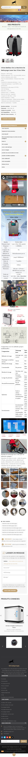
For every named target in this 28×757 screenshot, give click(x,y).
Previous (2, 646)
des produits (4, 681)
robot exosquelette (6, 161)
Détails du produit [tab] (8, 174)
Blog (20, 749)
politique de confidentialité (8, 697)
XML (3, 695)
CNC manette (5, 144)
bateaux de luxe (5, 164)
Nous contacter (5, 686)
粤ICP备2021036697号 (21, 751)
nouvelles (4, 688)
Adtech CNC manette (6, 702)
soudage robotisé (6, 707)
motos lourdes (5, 718)
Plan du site (4, 690)
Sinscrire (23, 741)
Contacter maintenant (8, 119)
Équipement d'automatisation (8, 131)
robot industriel (5, 128)
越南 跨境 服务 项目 (6, 692)
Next (25, 646)
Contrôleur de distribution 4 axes (9, 721)
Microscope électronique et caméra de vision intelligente (12, 137)
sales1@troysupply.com (9, 731)
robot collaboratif (6, 158)
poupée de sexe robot (7, 709)
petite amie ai (5, 716)
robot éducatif (5, 134)
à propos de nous (6, 683)
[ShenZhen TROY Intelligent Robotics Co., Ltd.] (14, 3)
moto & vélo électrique (7, 147)
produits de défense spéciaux (8, 155)
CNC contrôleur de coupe (7, 705)
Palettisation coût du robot (8, 714)
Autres (3, 167)
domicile (4, 679)
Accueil (4, 26)
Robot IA (4, 141)
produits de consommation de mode (10, 153)
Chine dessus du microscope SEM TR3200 (14, 626)
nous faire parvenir (10, 590)
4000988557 (6, 733)
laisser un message (14, 754)
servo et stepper (5, 150)
